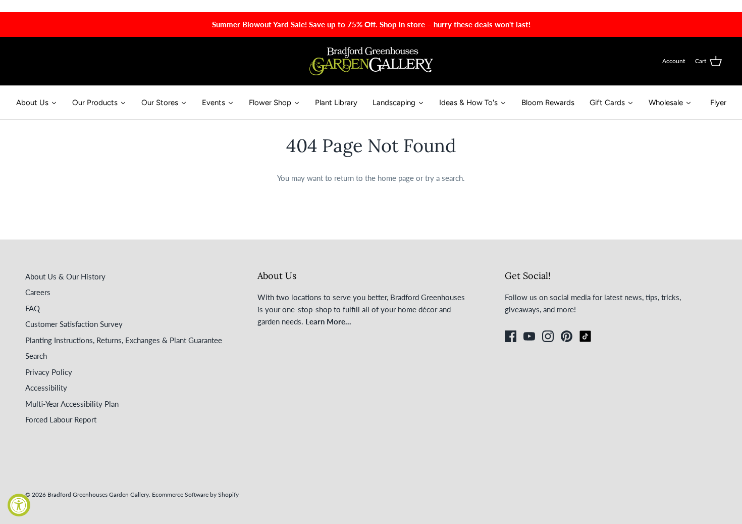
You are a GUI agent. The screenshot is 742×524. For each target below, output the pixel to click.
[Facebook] (510, 336)
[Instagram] (548, 336)
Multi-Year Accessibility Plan (72, 403)
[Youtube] (529, 336)
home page (396, 177)
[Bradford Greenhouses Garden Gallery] (371, 61)
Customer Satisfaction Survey (74, 323)
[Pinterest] (566, 336)
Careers (37, 292)
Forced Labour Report (60, 419)
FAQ (32, 308)
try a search (444, 177)
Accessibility (46, 387)
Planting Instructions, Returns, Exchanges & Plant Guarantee (123, 340)
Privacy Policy (48, 371)
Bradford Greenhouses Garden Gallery (98, 494)
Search (36, 355)
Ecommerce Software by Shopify (195, 494)
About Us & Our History (65, 276)
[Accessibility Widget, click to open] (19, 505)
